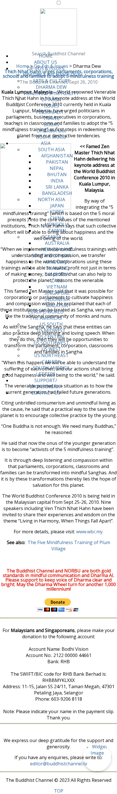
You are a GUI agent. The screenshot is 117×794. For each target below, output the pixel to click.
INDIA (57, 181)
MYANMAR (57, 262)
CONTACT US (45, 393)
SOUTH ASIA (51, 149)
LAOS (57, 280)
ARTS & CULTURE (51, 81)
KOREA (57, 212)
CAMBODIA (57, 274)
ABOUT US (45, 62)
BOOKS (51, 124)
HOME (46, 56)
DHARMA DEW (51, 87)
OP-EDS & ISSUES (45, 68)
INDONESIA (57, 299)
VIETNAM (57, 287)
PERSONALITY (51, 112)
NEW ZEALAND (57, 249)
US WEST (51, 349)
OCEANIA (51, 237)
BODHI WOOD (51, 137)
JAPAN (57, 206)
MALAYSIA (57, 305)
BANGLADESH (57, 193)
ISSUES (51, 106)
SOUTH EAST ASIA (51, 255)
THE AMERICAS (46, 318)
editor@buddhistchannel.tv (58, 764)
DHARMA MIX (51, 131)
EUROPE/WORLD (46, 312)
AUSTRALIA (57, 243)
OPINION (51, 99)
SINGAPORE (57, 293)
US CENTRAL (51, 337)
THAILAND (57, 268)
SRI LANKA (57, 187)
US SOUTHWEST (51, 343)
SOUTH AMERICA (51, 368)
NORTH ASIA (51, 199)
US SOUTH (51, 324)
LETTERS (45, 374)
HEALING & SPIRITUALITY (51, 93)
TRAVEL (51, 118)
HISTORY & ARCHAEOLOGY (51, 74)
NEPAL (57, 168)
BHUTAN (57, 174)
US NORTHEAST (51, 355)
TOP (58, 791)
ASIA (46, 143)
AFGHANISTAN (57, 156)
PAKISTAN (57, 162)
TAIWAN (57, 231)
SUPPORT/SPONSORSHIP (45, 383)
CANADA (51, 362)
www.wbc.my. (89, 531)
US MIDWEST (51, 330)
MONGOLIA (57, 224)
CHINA (57, 218)
